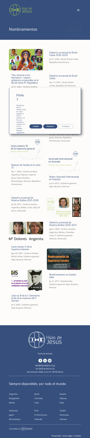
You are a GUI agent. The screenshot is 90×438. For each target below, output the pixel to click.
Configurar (66, 126)
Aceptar (36, 126)
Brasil (63, 59)
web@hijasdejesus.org (45, 365)
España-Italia (66, 281)
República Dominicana (59, 62)
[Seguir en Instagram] (50, 360)
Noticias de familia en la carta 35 (25, 166)
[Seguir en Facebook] (40, 360)
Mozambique (17, 181)
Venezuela (21, 210)
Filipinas (24, 174)
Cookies (77, 436)
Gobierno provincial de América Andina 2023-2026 (25, 199)
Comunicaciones (45, 353)
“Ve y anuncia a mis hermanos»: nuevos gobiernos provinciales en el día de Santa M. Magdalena (24, 79)
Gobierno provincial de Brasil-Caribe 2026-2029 (63, 54)
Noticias (27, 181)
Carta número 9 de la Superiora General (21, 248)
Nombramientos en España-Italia (63, 276)
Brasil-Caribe (16, 256)
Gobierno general (31, 256)
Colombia (60, 134)
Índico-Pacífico (23, 178)
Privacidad (56, 436)
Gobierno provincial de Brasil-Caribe (63, 77)
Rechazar (50, 126)
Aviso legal (67, 436)
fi (55, 235)
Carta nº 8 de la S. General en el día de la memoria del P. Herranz (25, 298)
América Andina (30, 86)
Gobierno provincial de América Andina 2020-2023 (63, 223)
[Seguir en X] (45, 360)
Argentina (15, 174)
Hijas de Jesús (17, 259)
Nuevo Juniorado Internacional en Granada (64, 178)
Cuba (30, 207)
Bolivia (24, 207)
